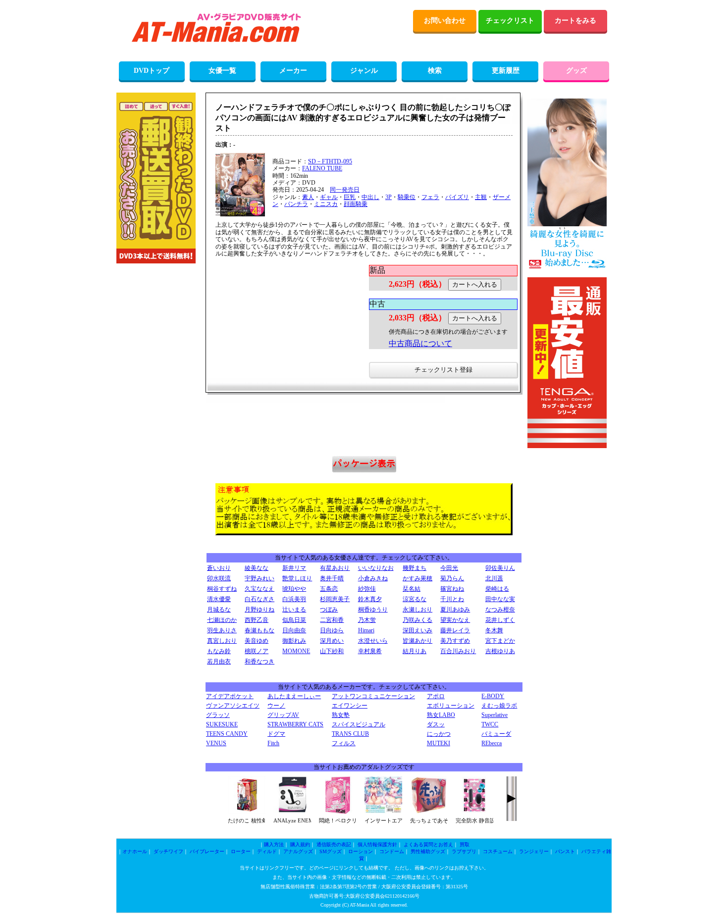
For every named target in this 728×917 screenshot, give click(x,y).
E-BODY (492, 696)
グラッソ (218, 715)
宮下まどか (500, 640)
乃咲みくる (417, 619)
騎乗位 (407, 197)
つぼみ (329, 609)
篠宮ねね (452, 588)
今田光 (449, 567)
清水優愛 (219, 599)
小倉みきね (373, 578)
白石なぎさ (259, 599)
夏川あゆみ (455, 609)
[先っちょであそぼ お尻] (429, 812)
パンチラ (296, 204)
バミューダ (496, 733)
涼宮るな (414, 599)
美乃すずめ (455, 640)
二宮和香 (332, 619)
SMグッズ (330, 851)
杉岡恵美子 (335, 599)
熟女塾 (341, 715)
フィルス (344, 743)
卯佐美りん (500, 567)
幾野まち (414, 567)
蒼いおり (219, 567)
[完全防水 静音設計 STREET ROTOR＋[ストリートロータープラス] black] (474, 812)
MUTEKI (438, 743)
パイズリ (457, 197)
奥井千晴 (332, 578)
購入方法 (274, 844)
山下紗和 (332, 651)
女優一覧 (222, 70)
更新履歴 (506, 70)
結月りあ (414, 651)
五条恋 (329, 588)
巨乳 (350, 197)
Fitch (273, 743)
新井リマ (294, 567)
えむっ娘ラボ (499, 705)
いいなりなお (376, 567)
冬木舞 (494, 630)
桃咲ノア (256, 651)
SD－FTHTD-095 (330, 161)
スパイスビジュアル (358, 724)
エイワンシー (349, 705)
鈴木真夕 (370, 599)
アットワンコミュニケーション (373, 696)
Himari (366, 630)
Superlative (494, 715)
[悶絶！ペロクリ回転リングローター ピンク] (338, 812)
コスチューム (498, 851)
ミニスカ (326, 204)
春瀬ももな (259, 630)
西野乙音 (256, 619)
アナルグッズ (298, 851)
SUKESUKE (222, 724)
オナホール (134, 851)
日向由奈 (294, 630)
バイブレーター (207, 851)
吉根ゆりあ (500, 651)
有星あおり (335, 567)
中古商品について (420, 343)
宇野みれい (259, 578)
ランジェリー (534, 851)
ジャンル (364, 70)
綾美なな (256, 567)
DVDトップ (151, 70)
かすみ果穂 (417, 578)
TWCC (489, 724)
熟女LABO (441, 715)
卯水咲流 (219, 578)
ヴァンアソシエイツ (233, 705)
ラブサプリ (464, 851)
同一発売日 (345, 189)
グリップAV (283, 715)
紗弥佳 (367, 588)
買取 (464, 844)
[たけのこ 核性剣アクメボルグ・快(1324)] (246, 812)
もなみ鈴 (219, 651)
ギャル (329, 197)
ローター (241, 851)
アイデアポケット (230, 696)
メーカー (293, 70)
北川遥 (494, 578)
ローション (360, 851)
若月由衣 (219, 661)
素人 (308, 197)
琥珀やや (294, 588)
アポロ (436, 696)
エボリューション (450, 705)
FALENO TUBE (322, 168)
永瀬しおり (417, 609)
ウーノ (276, 705)
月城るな (219, 609)
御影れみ (294, 640)
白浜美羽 (294, 599)
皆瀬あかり (417, 640)
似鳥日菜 (294, 619)
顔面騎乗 (355, 204)
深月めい (332, 640)
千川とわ (452, 599)
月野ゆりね (259, 609)
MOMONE (296, 651)
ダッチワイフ (168, 851)
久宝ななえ (259, 588)
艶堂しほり (297, 578)
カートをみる (575, 20)
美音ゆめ (256, 640)
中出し (370, 197)
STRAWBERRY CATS (295, 724)
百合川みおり (458, 651)
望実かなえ (455, 619)
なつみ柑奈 (500, 609)
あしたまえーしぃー (294, 696)
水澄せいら (373, 640)
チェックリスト (510, 20)
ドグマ (276, 733)
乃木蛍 (367, 619)
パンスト (565, 851)
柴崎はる (497, 588)
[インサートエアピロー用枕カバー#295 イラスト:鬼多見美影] (383, 812)
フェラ (430, 197)
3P (388, 197)
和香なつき (259, 661)
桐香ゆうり (373, 609)
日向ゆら (332, 630)
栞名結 (411, 588)
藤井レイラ (455, 630)
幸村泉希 (370, 651)
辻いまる (294, 609)
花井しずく (500, 619)
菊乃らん (452, 578)
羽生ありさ (222, 630)
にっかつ (439, 733)
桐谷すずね (222, 588)
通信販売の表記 (333, 844)
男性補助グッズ (428, 851)
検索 (435, 70)
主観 (481, 197)
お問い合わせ (445, 20)
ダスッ (436, 724)
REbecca (491, 743)
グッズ (576, 70)
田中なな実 (500, 599)
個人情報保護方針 (377, 844)
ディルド (267, 851)
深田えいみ (417, 630)
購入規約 (300, 844)
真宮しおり (222, 640)
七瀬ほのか (222, 619)
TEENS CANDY (227, 733)
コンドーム (391, 851)
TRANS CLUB (350, 733)
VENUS (216, 743)
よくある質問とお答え (428, 844)
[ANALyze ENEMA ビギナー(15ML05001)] (292, 812)
